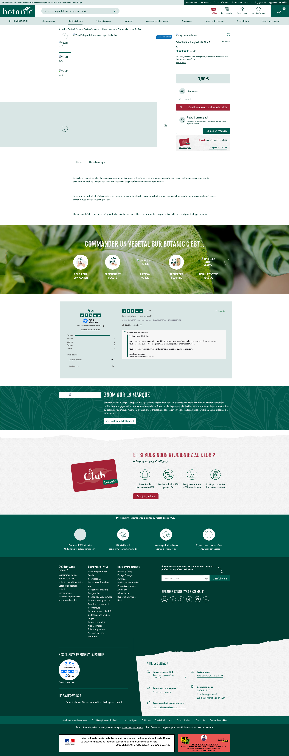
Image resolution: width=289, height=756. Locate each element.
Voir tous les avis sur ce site (90, 329)
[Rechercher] (115, 11)
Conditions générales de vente (74, 720)
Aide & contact (192, 2)
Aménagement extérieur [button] (157, 20)
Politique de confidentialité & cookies (157, 720)
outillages (211, 406)
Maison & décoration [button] (214, 20)
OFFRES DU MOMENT (19, 20)
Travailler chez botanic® (70, 596)
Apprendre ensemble (278, 2)
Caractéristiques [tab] (97, 162)
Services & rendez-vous (242, 2)
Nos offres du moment (98, 603)
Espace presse (65, 592)
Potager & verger (125, 575)
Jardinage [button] (128, 20)
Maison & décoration (126, 585)
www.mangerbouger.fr (132, 727)
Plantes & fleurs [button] (75, 20)
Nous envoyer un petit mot (208, 676)
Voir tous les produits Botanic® (120, 420)
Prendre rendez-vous (162, 692)
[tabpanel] (144, 196)
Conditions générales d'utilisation (105, 720)
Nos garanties (94, 593)
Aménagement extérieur (128, 582)
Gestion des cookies (218, 720)
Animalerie (122, 589)
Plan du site (200, 720)
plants (169, 406)
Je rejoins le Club (216, 147)
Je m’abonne (220, 578)
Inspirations (206, 2)
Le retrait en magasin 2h (99, 600)
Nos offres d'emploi (67, 600)
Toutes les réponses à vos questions (163, 676)
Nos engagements (67, 578)
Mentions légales (130, 720)
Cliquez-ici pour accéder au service (167, 707)
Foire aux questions (97, 629)
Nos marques (94, 607)
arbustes (202, 406)
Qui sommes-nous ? (68, 574)
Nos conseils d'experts (98, 589)
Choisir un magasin (217, 130)
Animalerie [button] (187, 20)
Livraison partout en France (166, 545)
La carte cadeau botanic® (99, 611)
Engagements (260, 2)
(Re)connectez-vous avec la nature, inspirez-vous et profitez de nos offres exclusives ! (187, 568)
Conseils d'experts (221, 2)
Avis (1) (193, 51)
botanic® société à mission (71, 582)
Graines (160, 406)
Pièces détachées (184, 720)
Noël (119, 600)
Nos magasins (94, 578)
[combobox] (78, 11)
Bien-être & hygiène (126, 596)
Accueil (62, 29)
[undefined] (103, 326)
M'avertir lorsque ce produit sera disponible (207, 107)
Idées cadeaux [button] (48, 20)
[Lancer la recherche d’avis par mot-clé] (113, 366)
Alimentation (123, 593)
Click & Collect (123, 545)
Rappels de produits (97, 622)
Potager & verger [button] (103, 20)
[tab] (79, 162)
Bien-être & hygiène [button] (271, 20)
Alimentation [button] (243, 20)
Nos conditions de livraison (100, 596)
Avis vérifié (221, 311)
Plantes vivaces (108, 29)
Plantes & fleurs (74, 29)
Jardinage (121, 578)
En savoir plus (185, 147)
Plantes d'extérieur (91, 29)
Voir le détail (181, 62)
